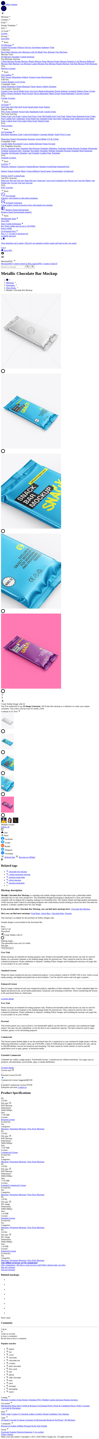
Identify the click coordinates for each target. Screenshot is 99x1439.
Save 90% (5, 39)
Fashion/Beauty (32, 166)
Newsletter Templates (39, 151)
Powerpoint (17, 144)
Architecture (69, 171)
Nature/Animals (13, 171)
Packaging (12, 47)
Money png (90, 180)
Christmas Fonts (68, 119)
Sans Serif (9, 107)
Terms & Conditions (61, 1406)
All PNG (4, 164)
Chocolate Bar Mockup (80, 909)
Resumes (31, 139)
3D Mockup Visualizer (10, 57)
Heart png (5, 180)
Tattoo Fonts (71, 116)
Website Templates (56, 151)
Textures (32, 77)
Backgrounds (46, 77)
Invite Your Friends (39, 1426)
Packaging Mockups (18, 1129)
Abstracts (12, 166)
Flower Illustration (41, 93)
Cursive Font (26, 116)
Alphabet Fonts (46, 119)
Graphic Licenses (8, 98)
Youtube (13, 1432)
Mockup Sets (16, 52)
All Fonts (5, 105)
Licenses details (7, 999)
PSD (3, 77)
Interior (4, 171)
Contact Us (16, 1414)
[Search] (27, 266)
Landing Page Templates (50, 153)
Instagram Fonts (83, 116)
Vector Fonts (24, 112)
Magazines (5, 139)
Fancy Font (36, 116)
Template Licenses (8, 158)
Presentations (22, 139)
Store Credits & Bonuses (27, 1406)
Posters (13, 139)
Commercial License (9, 1152)
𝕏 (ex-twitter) (38, 1432)
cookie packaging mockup (19, 874)
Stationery (46, 47)
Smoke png (5, 183)
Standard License (8, 1218)
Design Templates (29, 1400)
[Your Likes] (2, 250)
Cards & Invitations (31, 134)
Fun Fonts (57, 119)
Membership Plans (9, 1406)
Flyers (62, 134)
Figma (33, 86)
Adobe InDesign (35, 144)
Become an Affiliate (26, 857)
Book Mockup (48, 61)
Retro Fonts (32, 121)
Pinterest (20, 1432)
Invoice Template (8, 148)
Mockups (5, 1129)
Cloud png (40, 180)
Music (23, 171)
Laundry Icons (7, 91)
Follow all (5, 827)
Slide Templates (22, 148)
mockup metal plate (17, 877)
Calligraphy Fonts (23, 119)
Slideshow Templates (57, 148)
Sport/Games (45, 171)
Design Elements (14, 93)
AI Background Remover (44, 1420)
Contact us (22, 1087)
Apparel (4, 47)
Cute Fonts (60, 116)
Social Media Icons (21, 91)
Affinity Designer (49, 86)
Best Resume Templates (38, 148)
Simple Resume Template (77, 148)
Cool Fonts (15, 116)
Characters (21, 166)
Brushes (11, 82)
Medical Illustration (46, 91)
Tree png (21, 183)
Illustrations (16, 77)
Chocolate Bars (57, 913)
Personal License (8, 1119)
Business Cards (16, 134)
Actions (4, 82)
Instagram (28, 1432)
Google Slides (7, 144)
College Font (11, 121)
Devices (27, 47)
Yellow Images (7, 1434)
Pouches (68, 913)
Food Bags (35, 913)
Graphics (13, 1400)
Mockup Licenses (8, 68)
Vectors (8, 77)
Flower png (72, 180)
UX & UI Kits (53, 139)
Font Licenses (6, 126)
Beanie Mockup (62, 64)
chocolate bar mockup (18, 872)
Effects (4, 93)
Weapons (5, 166)
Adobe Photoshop (8, 86)
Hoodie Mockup (21, 61)
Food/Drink (52, 166)
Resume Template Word (74, 151)
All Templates (6, 132)
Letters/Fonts (19, 176)
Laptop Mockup (37, 64)
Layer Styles (20, 82)
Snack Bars (45, 913)
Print (52, 47)
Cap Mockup (25, 64)
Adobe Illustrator (23, 86)
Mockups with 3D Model (32, 52)
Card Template (33, 153)
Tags (60, 1414)
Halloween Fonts (82, 119)
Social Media (41, 139)
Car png (14, 183)
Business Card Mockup (76, 61)
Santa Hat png (30, 180)
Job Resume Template (18, 153)
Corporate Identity (46, 134)
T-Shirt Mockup (7, 61)
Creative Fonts (50, 112)
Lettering (14, 112)
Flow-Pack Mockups (35, 1129)
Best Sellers (6, 52)
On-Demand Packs (45, 1406)
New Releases (49, 52)
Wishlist (45, 1400)
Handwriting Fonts (35, 107)
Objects (4, 176)
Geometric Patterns (75, 91)
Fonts (19, 1400)
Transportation (57, 171)
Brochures (5, 134)
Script (25, 107)
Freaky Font (6, 116)
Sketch (39, 86)
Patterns (25, 77)
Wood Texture (27, 93)
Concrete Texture (82, 93)
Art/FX (11, 176)
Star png (13, 180)
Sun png (29, 183)
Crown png (50, 180)
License (4, 33)
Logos (68, 134)
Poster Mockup (60, 61)
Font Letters (22, 121)
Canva (25, 144)
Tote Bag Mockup (77, 64)
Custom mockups (27, 57)
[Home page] (7, 280)
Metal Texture (54, 93)
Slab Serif (18, 107)
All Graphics (6, 75)
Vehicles (20, 47)
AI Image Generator (25, 1420)
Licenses (86, 1406)
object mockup (15, 880)
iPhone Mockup (35, 61)
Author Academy (36, 1414)
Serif (3, 107)
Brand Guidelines (50, 1414)
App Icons (33, 91)
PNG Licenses (7, 187)
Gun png (81, 180)
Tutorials (25, 1414)
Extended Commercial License (13, 1185)
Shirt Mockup (14, 64)
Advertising (36, 47)
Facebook (5, 1432)
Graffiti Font (10, 119)
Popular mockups (71, 1400)
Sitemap (65, 1414)
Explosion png (61, 180)
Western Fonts (43, 121)
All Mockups (6, 45)
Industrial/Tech (63, 166)
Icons (38, 77)
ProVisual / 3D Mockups (65, 1420)
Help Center (6, 1414)
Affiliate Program (24, 1426)
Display (47, 107)
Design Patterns (61, 91)
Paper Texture (89, 91)
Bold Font (35, 119)
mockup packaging (16, 883)
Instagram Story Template (19, 151)
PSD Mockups (91, 64)
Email (57, 134)
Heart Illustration (68, 93)
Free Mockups (61, 52)
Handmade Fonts (36, 112)
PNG (39, 1400)
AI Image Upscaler (9, 1420)
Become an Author (9, 1426)
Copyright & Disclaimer (11, 1408)
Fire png (20, 180)
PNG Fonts (5, 112)
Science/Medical (33, 171)
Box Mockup (50, 64)
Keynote (51, 144)
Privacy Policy (76, 1406)
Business (43, 166)
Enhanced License (8, 1251)
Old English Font (49, 116)
